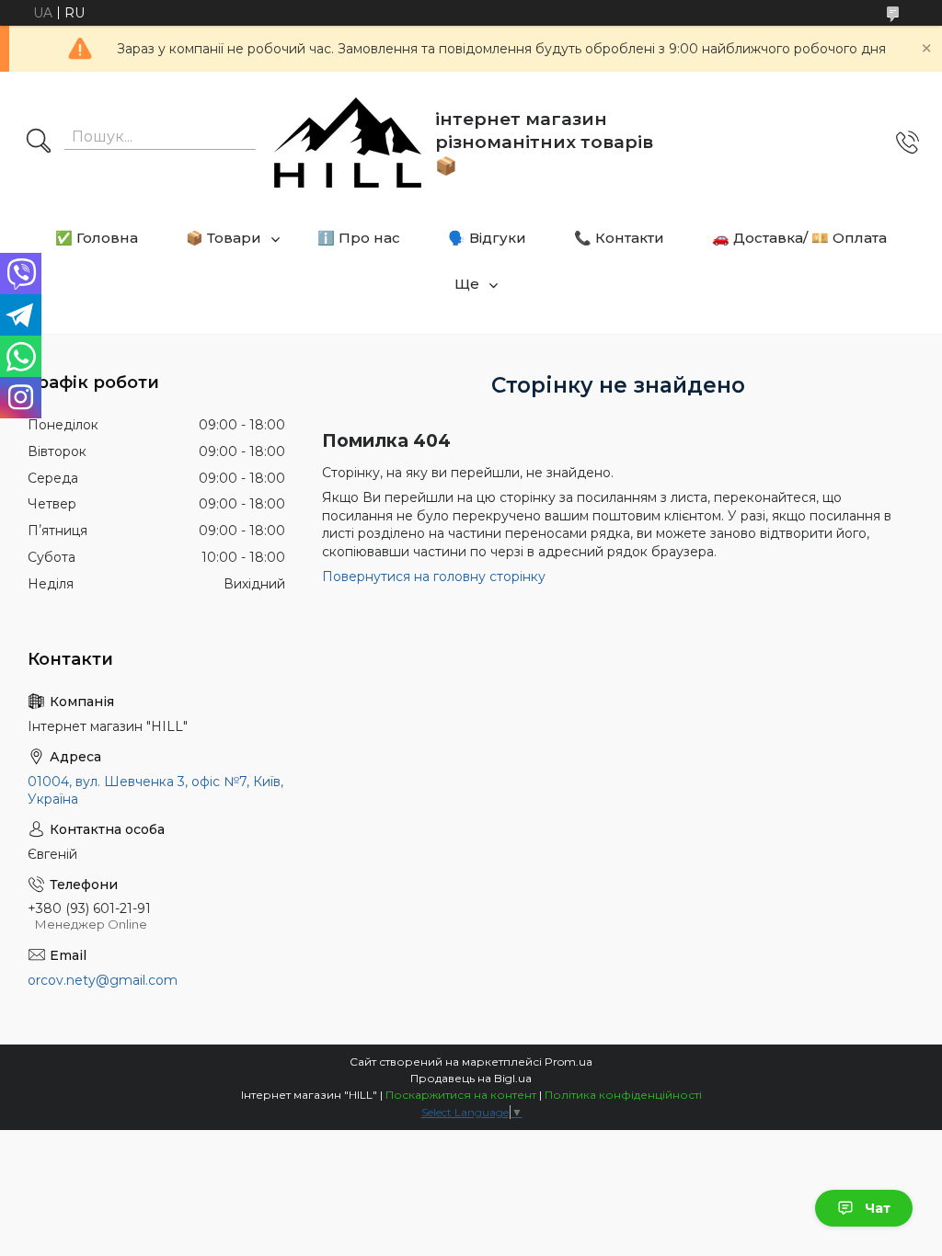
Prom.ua (568, 1061)
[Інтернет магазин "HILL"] (347, 142)
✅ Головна (96, 237)
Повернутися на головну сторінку (434, 576)
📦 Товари (223, 237)
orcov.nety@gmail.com (103, 980)
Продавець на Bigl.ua (471, 1078)
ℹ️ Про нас (358, 237)
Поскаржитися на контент (460, 1095)
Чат (877, 1208)
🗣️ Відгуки (487, 237)
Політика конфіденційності (623, 1095)
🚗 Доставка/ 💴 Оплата (799, 237)
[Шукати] (38, 142)
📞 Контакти (619, 237)
